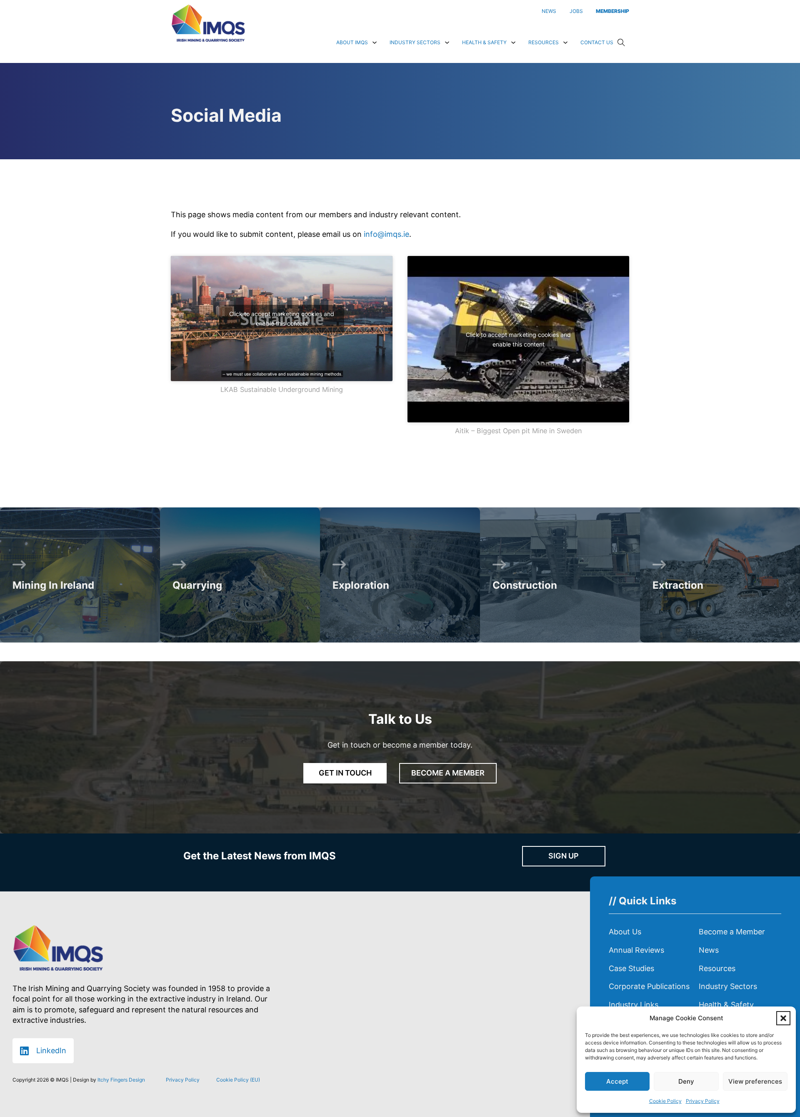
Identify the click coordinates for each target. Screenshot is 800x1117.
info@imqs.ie (386, 234)
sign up (563, 855)
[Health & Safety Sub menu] (513, 42)
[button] (783, 1018)
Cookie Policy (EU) (238, 1080)
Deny (686, 1081)
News (709, 950)
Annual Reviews (636, 950)
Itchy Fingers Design (121, 1080)
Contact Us (596, 42)
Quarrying (197, 585)
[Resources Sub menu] (565, 42)
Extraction (677, 585)
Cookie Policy (665, 1101)
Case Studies (631, 968)
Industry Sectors (415, 42)
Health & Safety (484, 42)
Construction (524, 585)
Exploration (360, 585)
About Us (625, 931)
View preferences (755, 1081)
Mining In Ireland (53, 585)
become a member (448, 772)
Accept (617, 1081)
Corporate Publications (649, 986)
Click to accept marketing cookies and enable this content (281, 318)
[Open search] (621, 42)
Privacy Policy (703, 1101)
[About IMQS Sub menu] (374, 42)
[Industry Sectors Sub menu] (447, 42)
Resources (543, 42)
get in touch (345, 772)
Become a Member (732, 931)
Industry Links (633, 1004)
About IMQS (352, 42)
